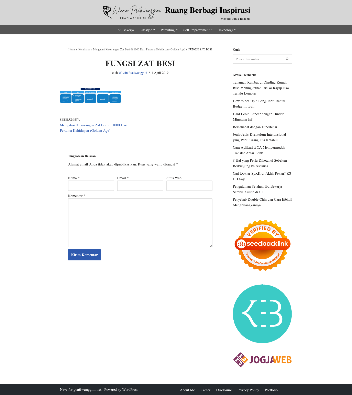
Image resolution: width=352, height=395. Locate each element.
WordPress (130, 389)
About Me (187, 389)
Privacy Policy (248, 389)
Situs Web (174, 177)
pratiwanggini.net (87, 389)
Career (205, 389)
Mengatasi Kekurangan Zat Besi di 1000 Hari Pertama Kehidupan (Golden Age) (139, 49)
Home (71, 49)
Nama (74, 177)
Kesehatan (84, 49)
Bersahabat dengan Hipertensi (255, 126)
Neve (63, 389)
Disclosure (224, 389)
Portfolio (271, 389)
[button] (154, 29)
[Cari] (287, 59)
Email (123, 177)
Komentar (76, 195)
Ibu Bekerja (125, 29)
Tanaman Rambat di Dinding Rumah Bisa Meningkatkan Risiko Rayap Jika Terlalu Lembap (261, 88)
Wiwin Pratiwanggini (133, 72)
